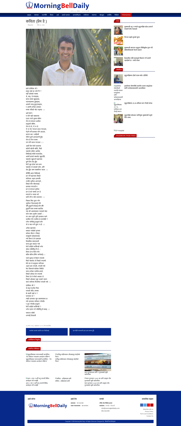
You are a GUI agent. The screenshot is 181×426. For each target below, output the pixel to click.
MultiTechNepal (110, 421)
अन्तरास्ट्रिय (77, 15)
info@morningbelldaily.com (110, 408)
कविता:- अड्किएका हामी (62, 381)
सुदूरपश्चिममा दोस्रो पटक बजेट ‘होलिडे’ (136, 75)
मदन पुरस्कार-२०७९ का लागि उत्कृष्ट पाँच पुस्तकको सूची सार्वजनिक (97, 384)
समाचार (36, 15)
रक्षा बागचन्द (85, 405)
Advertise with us (148, 409)
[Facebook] (141, 405)
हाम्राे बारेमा (31, 399)
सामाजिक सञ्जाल (147, 399)
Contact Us (150, 416)
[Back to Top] (174, 419)
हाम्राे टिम (74, 399)
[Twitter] (145, 405)
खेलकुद (102, 15)
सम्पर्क (101, 399)
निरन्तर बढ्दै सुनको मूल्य (132, 37)
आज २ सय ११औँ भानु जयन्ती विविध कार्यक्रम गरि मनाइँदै (37, 384)
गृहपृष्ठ (29, 15)
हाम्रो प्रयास (66, 15)
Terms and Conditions (146, 413)
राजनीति (44, 15)
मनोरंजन (86, 15)
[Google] (152, 405)
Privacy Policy (149, 411)
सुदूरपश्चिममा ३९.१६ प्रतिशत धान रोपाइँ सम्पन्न (138, 103)
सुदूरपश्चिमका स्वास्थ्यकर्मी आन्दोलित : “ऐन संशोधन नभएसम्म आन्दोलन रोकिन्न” (38, 360)
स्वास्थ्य (94, 15)
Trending (126, 15)
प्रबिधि (109, 15)
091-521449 (105, 411)
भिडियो (117, 15)
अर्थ (57, 15)
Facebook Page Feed (126, 136)
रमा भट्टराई (80, 403)
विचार (51, 15)
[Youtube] (148, 405)
